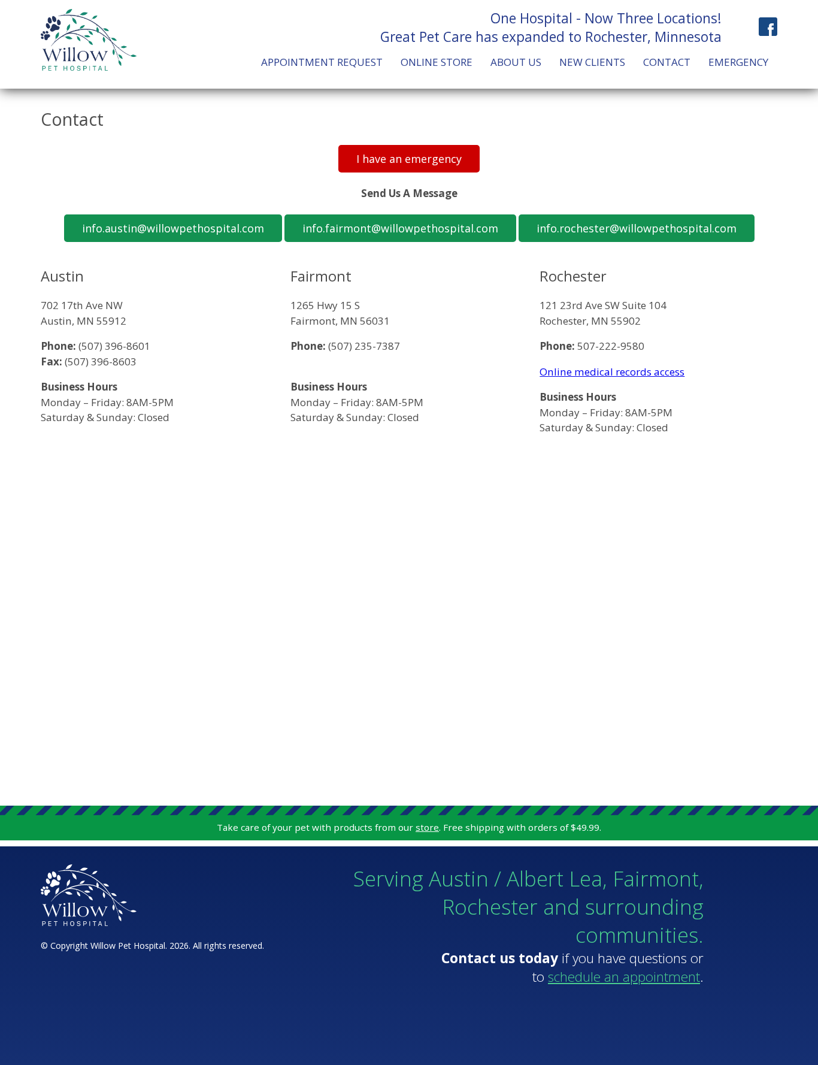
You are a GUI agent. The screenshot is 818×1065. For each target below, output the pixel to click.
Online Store (436, 62)
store (427, 827)
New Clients (592, 62)
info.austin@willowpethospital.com (173, 228)
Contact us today (499, 958)
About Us (515, 62)
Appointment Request (322, 62)
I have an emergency (409, 159)
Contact (666, 62)
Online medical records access (612, 372)
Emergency (738, 62)
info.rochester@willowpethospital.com (637, 228)
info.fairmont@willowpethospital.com (400, 228)
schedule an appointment (624, 976)
